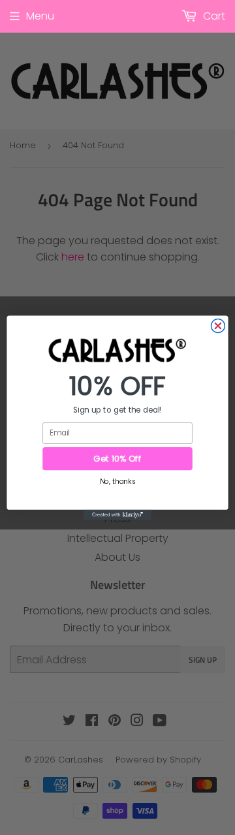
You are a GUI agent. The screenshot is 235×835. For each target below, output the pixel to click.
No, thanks (117, 481)
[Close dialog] (218, 325)
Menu (40, 16)
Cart (212, 16)
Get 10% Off (117, 458)
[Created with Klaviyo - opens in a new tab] (117, 514)
